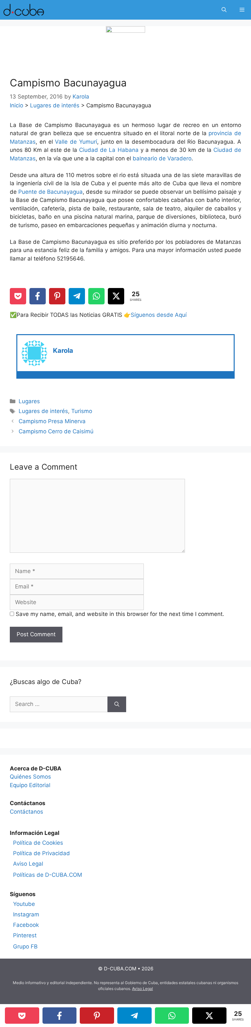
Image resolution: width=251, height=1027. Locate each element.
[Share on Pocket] (18, 296)
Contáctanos (26, 811)
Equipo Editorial (30, 785)
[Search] (117, 704)
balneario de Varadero (162, 158)
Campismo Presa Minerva (52, 421)
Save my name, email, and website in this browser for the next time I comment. (120, 614)
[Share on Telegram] (77, 296)
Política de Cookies (38, 843)
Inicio (16, 105)
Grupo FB (25, 946)
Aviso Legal (28, 864)
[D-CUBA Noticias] (23, 10)
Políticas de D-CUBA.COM (47, 875)
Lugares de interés (54, 105)
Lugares (29, 401)
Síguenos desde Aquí (159, 315)
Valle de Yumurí (76, 141)
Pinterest (25, 935)
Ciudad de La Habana (108, 150)
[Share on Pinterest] (57, 296)
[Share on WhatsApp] (96, 296)
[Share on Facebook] (37, 296)
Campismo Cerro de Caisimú (56, 431)
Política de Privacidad (41, 853)
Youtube (24, 904)
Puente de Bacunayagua (50, 192)
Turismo (81, 411)
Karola (63, 350)
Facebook (26, 925)
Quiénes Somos (30, 776)
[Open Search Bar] (224, 10)
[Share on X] (116, 296)
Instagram (26, 914)
